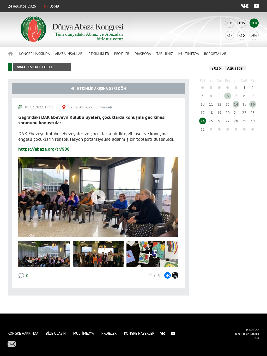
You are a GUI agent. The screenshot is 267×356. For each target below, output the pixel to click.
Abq (242, 35)
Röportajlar (215, 53)
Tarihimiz (164, 53)
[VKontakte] (167, 275)
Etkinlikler (99, 53)
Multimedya (188, 53)
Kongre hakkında (34, 53)
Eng (242, 23)
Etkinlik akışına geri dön (100, 88)
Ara (254, 35)
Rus (230, 23)
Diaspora (143, 53)
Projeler (121, 53)
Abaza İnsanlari (69, 53)
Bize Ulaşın (56, 333)
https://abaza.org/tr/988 (44, 149)
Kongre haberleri (139, 333)
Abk (229, 35)
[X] (175, 275)
